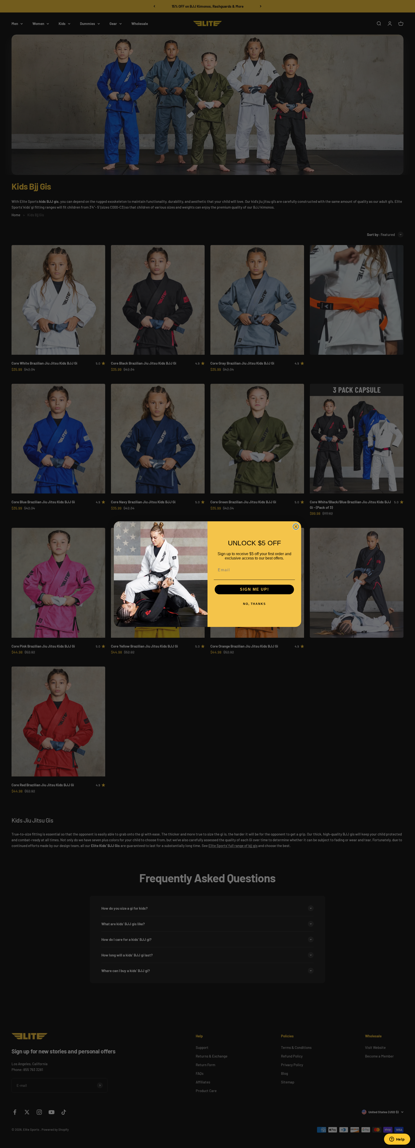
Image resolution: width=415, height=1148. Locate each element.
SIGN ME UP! (254, 589)
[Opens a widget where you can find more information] (397, 1140)
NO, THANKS (254, 604)
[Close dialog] (296, 526)
